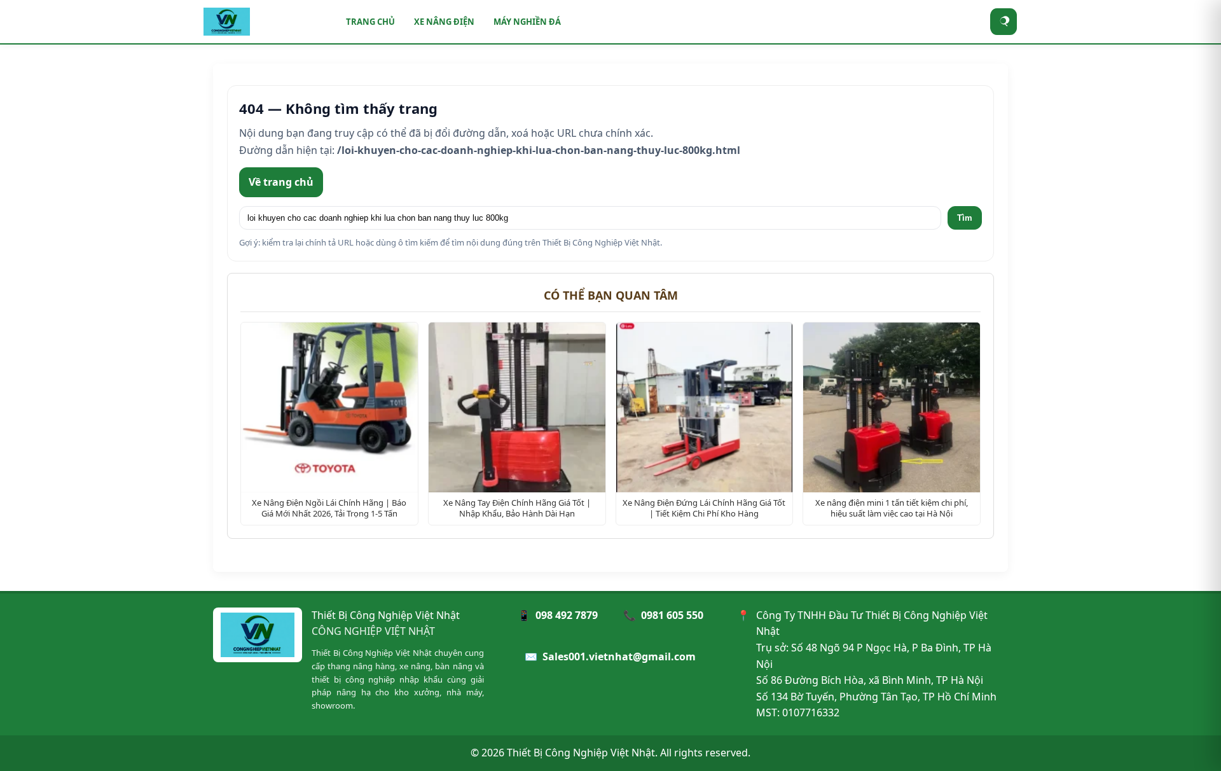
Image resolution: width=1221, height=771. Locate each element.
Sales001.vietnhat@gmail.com (619, 656)
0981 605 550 (672, 615)
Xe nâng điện (444, 21)
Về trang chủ (281, 182)
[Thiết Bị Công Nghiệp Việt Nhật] (267, 22)
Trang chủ (370, 21)
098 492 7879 (566, 615)
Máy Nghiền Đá (527, 21)
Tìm (964, 218)
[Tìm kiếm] (1004, 22)
